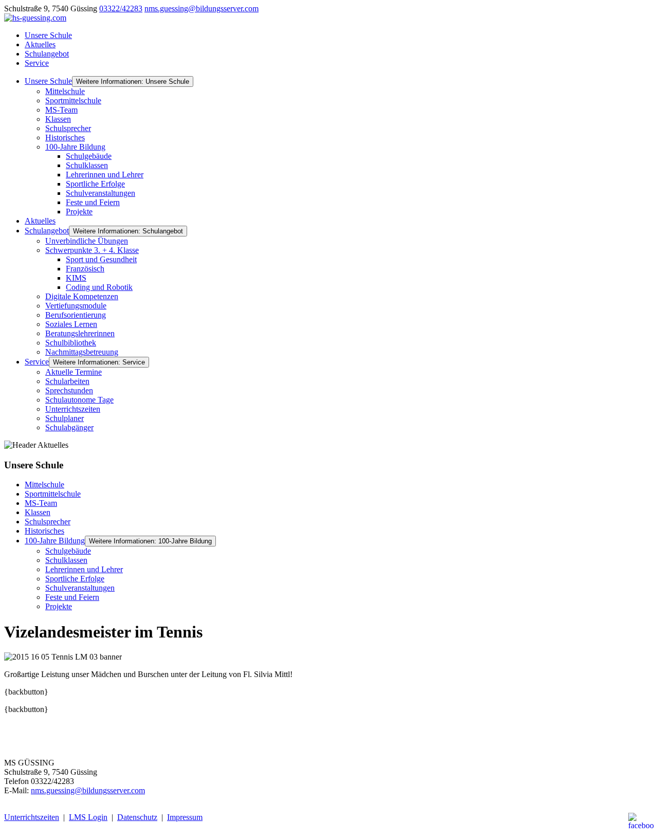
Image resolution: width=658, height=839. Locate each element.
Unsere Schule (48, 35)
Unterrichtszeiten (72, 409)
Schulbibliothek (70, 342)
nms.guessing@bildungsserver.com (201, 8)
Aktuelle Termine (73, 372)
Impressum (185, 817)
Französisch (85, 268)
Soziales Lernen (71, 324)
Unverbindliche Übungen (86, 240)
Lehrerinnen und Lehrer (104, 174)
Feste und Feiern (93, 202)
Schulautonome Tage (79, 399)
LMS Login (88, 817)
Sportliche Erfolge (95, 183)
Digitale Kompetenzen (81, 296)
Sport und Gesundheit (101, 259)
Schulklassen (87, 165)
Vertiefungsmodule (75, 305)
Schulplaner (64, 418)
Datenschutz (137, 817)
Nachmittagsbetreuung (81, 352)
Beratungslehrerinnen (80, 333)
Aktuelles (40, 44)
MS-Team (61, 109)
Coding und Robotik (99, 287)
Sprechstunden (69, 390)
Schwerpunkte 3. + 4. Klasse (92, 250)
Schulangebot (47, 53)
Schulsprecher (68, 128)
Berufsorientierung (75, 315)
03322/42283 (120, 8)
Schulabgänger (69, 427)
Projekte (79, 211)
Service (37, 63)
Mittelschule (65, 91)
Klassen (58, 119)
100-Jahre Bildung (75, 146)
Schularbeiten (67, 381)
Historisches (65, 137)
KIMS (76, 277)
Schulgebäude (89, 156)
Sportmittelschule (73, 100)
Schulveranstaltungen (100, 193)
